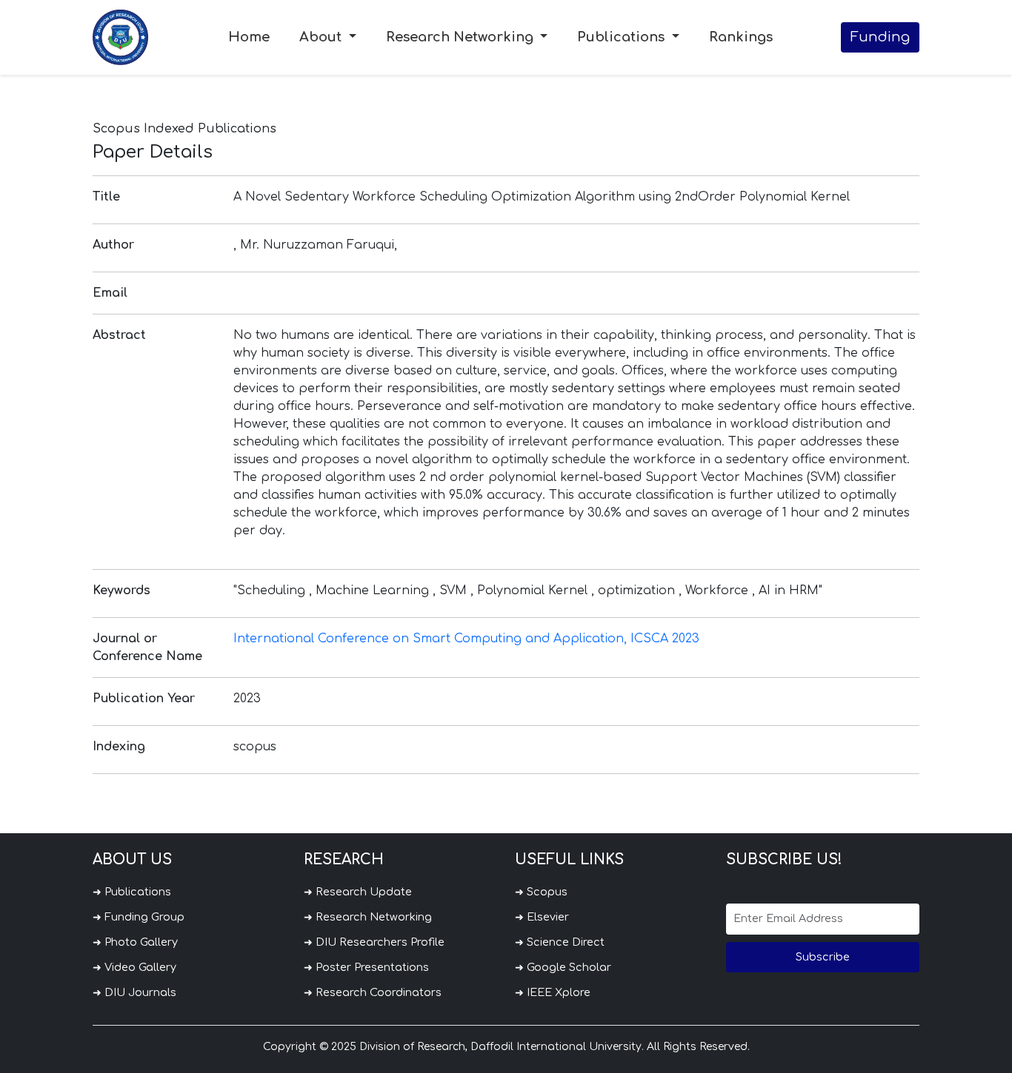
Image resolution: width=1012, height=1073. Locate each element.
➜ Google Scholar (563, 967)
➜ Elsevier (542, 917)
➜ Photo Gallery (135, 942)
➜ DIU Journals (134, 992)
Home (249, 37)
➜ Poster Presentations (366, 967)
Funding (880, 37)
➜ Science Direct (560, 942)
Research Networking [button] (461, 37)
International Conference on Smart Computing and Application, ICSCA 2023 (466, 638)
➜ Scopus (541, 892)
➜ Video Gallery (134, 967)
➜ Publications (132, 892)
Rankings (741, 37)
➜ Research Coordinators (373, 992)
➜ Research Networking (368, 917)
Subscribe (823, 957)
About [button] (322, 37)
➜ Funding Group (138, 917)
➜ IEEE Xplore (552, 992)
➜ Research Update (358, 892)
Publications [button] (622, 37)
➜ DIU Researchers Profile (374, 942)
